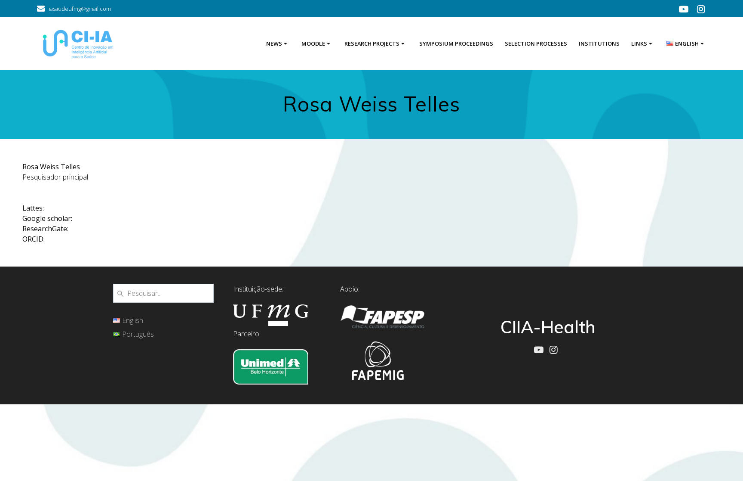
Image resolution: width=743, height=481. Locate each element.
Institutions (599, 43)
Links (639, 43)
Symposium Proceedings (456, 43)
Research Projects (371, 43)
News (274, 43)
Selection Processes (536, 43)
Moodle (313, 43)
